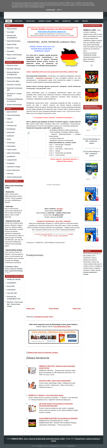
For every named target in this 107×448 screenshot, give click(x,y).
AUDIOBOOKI (11, 283)
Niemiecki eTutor (12, 65)
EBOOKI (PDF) (30, 21)
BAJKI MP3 (11, 286)
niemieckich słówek (89, 55)
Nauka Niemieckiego (13, 41)
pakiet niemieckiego (13, 153)
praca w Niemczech (13, 170)
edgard (9, 119)
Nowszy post (30, 308)
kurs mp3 (10, 122)
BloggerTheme (80, 439)
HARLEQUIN (11, 290)
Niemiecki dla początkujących (12, 36)
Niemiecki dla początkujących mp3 (13, 298)
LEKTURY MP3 (12, 293)
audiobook (10, 136)
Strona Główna (12, 29)
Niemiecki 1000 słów (13, 69)
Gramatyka (10, 51)
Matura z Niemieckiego (14, 55)
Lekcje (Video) (11, 58)
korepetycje (10, 163)
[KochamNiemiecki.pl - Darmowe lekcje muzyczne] (92, 103)
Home (9, 21)
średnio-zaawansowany (14, 177)
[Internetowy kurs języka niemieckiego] (92, 85)
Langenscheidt (12, 160)
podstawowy (11, 156)
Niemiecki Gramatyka (14, 78)
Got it (59, 10)
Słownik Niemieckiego (14, 105)
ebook (9, 139)
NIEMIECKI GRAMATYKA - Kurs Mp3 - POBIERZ (54, 221)
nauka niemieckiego (13, 115)
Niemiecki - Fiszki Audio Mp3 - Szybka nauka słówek (15, 304)
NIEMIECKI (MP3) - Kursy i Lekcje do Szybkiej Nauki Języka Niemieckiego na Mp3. (38, 439)
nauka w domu (12, 149)
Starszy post (77, 308)
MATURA (85, 21)
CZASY (76, 21)
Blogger (40, 446)
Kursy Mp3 (10, 32)
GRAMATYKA (66, 21)
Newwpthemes (55, 446)
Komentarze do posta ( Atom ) (44, 317)
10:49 (49, 234)
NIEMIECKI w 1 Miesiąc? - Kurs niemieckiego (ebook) (45, 395)
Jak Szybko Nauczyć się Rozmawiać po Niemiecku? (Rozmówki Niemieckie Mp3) (56, 405)
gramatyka (50, 235)
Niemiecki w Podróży (14, 85)
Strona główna (54, 308)
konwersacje (11, 143)
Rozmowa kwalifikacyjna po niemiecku (15, 100)
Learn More (50, 10)
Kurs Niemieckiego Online (62, 326)
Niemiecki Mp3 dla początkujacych (13, 73)
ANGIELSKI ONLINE (13, 279)
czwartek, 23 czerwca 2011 (42, 234)
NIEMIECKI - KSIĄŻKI (45, 21)
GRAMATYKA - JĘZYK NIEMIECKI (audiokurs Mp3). (51, 42)
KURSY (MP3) (18, 21)
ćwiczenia (10, 173)
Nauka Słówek (11, 44)
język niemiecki (12, 112)
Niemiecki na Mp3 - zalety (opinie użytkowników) (55, 381)
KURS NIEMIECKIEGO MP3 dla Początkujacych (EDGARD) (58, 418)
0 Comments (70, 234)
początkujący (11, 129)
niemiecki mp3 (12, 125)
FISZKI (57, 21)
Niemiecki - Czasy (13, 48)
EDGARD (60, 208)
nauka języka (11, 146)
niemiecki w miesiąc (13, 167)
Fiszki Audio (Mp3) (13, 81)
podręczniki (11, 132)
